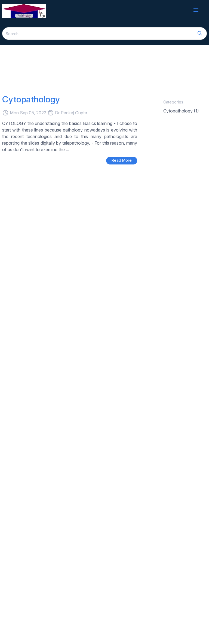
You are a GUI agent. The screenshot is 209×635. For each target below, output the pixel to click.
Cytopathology (31, 99)
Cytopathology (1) (181, 111)
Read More (122, 160)
